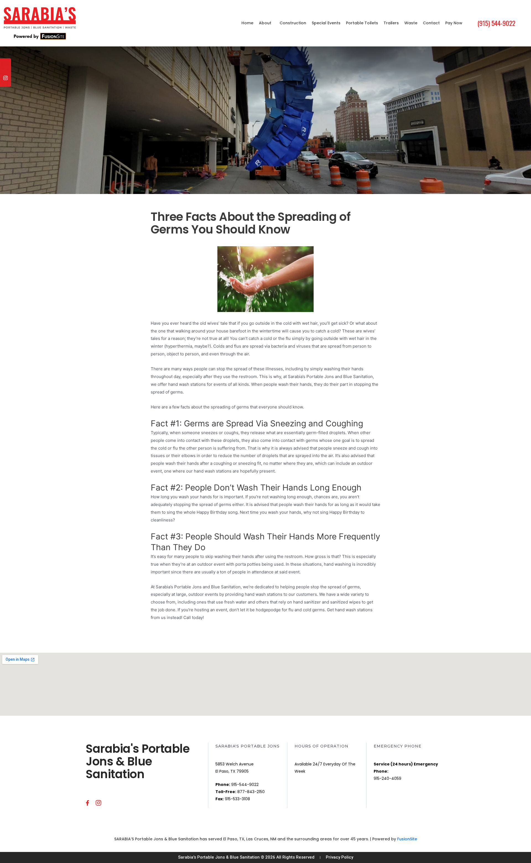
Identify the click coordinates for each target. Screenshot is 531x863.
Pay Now (453, 23)
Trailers (391, 23)
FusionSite (407, 839)
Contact (431, 23)
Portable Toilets (362, 23)
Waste (410, 23)
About (265, 23)
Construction (293, 23)
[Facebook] (5, 70)
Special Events (326, 23)
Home (247, 23)
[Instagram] (5, 81)
